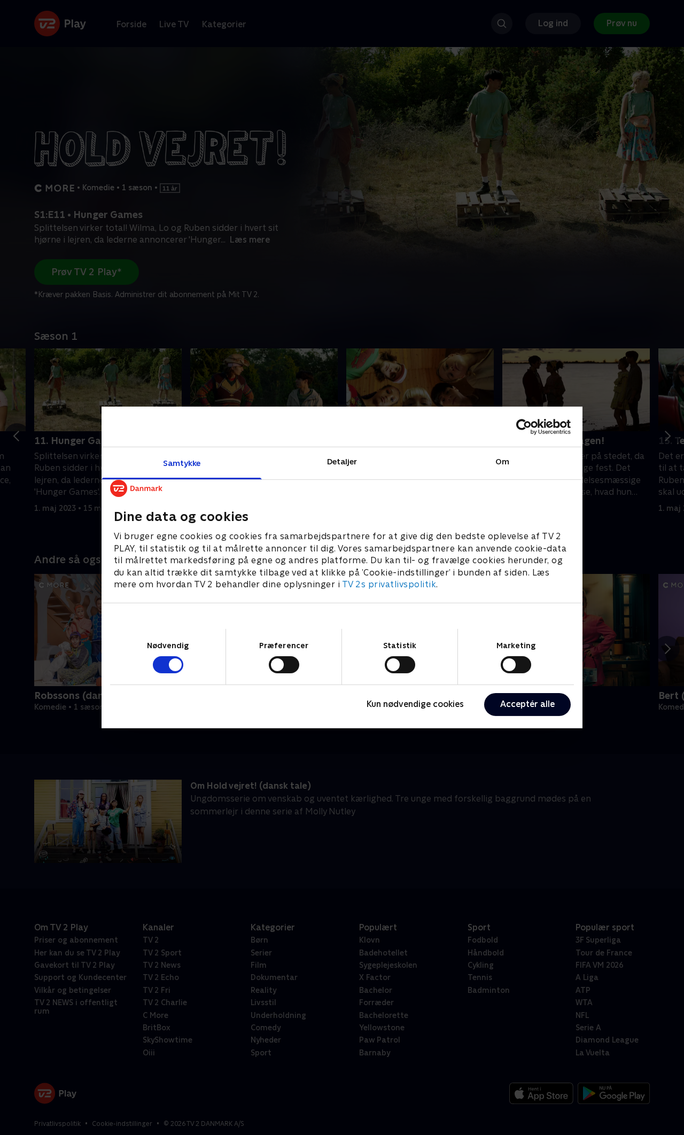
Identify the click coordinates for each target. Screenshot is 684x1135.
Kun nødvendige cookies (415, 704)
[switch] (284, 664)
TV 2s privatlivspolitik (389, 584)
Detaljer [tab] (342, 461)
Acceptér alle (527, 704)
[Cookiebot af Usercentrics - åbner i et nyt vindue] (524, 426)
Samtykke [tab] (182, 463)
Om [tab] (502, 461)
